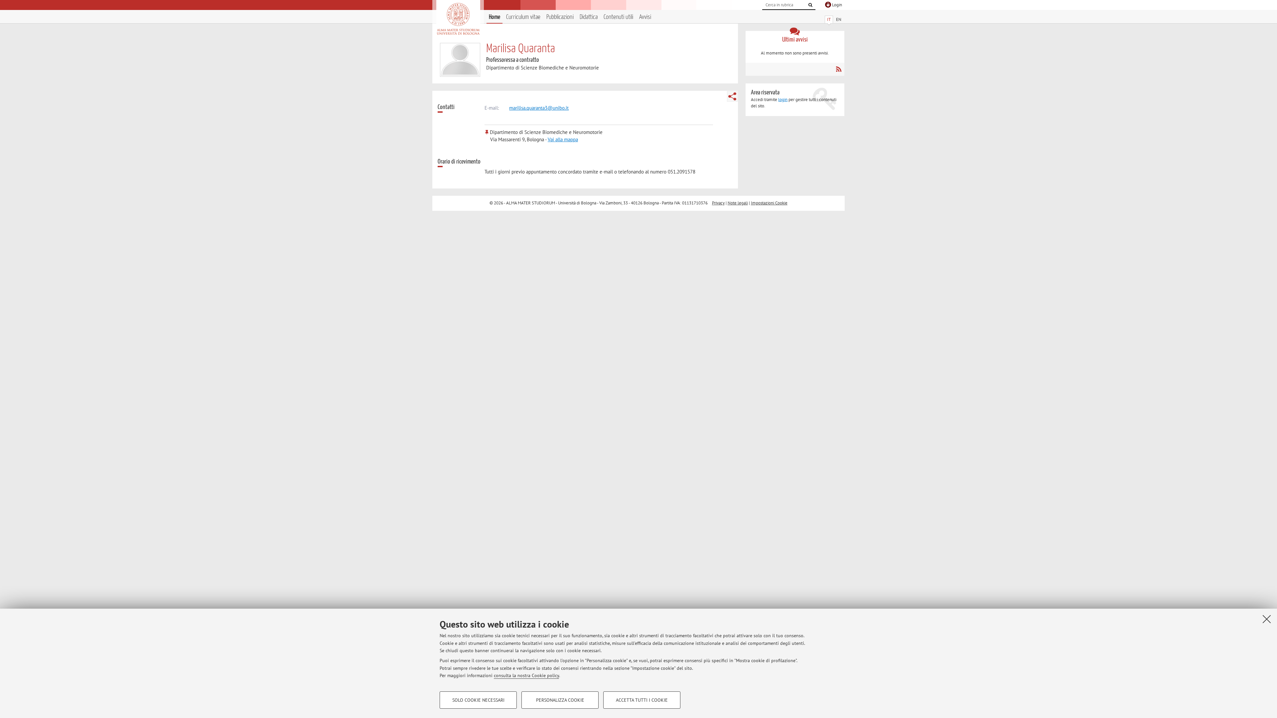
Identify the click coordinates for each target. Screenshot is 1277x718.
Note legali (738, 203)
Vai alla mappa (563, 139)
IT (829, 19)
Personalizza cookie (560, 700)
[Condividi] (732, 96)
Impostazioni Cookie (769, 203)
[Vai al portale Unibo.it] (458, 19)
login (782, 99)
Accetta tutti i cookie (642, 700)
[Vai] (810, 5)
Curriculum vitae (523, 17)
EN (838, 19)
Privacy (718, 203)
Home (494, 17)
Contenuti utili (618, 17)
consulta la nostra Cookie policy (526, 675)
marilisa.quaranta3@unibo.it (539, 108)
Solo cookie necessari (478, 700)
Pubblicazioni (560, 17)
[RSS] (838, 69)
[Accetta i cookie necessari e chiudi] (1266, 619)
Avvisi (645, 17)
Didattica (589, 17)
